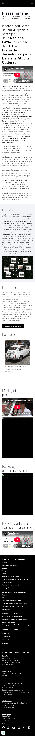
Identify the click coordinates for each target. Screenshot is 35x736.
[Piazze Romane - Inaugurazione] (17, 437)
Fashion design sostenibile (10, 576)
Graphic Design (7, 582)
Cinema (4, 568)
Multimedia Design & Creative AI (12, 606)
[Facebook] (3, 727)
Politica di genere (8, 707)
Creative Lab (6, 636)
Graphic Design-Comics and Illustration (15, 579)
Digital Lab (5, 639)
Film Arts (5, 598)
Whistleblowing (7, 701)
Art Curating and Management (12, 616)
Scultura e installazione (10, 565)
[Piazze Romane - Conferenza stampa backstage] (17, 494)
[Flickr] (19, 727)
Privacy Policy (6, 714)
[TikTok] (8, 727)
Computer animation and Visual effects (15, 603)
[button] (32, 4)
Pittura (4, 562)
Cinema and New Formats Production (14, 619)
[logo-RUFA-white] (3, 4)
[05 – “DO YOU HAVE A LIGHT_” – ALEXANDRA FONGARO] (17, 352)
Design (4, 573)
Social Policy (6, 720)
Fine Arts (5, 595)
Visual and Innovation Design (11, 601)
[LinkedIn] (29, 727)
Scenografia (6, 588)
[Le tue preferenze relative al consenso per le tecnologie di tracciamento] (3, 733)
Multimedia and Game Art (10, 585)
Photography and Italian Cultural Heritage (16, 625)
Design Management (8, 622)
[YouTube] (13, 727)
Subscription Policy (8, 718)
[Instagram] (24, 727)
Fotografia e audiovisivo (10, 571)
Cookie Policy (6, 716)
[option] (18, 355)
